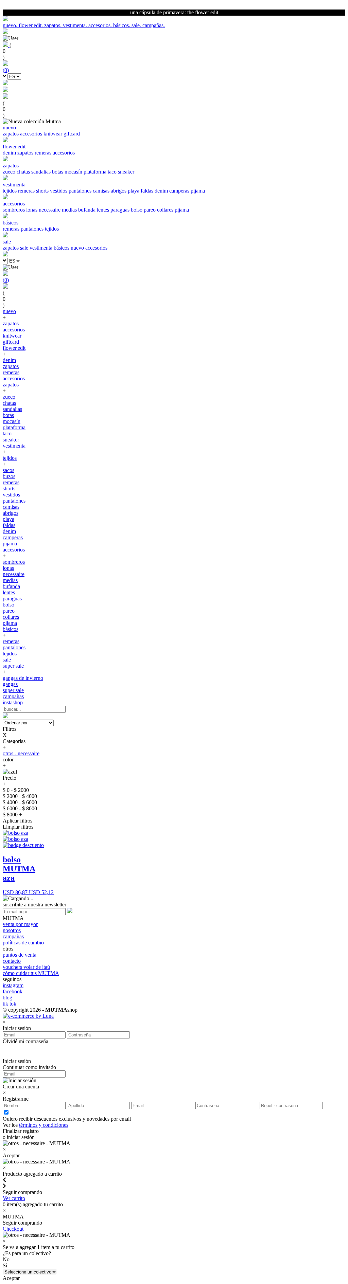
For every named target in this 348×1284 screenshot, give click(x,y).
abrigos (118, 191)
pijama (198, 191)
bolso (136, 210)
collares (165, 210)
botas (57, 172)
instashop (13, 702)
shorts (42, 191)
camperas (179, 191)
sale (24, 248)
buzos (9, 476)
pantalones (80, 191)
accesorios (31, 134)
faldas (147, 191)
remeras (43, 153)
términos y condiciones (43, 1125)
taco (112, 172)
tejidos (10, 191)
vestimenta (41, 248)
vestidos (58, 191)
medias (69, 210)
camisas (101, 191)
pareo (150, 210)
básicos (61, 248)
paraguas (119, 210)
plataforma (95, 172)
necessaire (49, 210)
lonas (31, 210)
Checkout (13, 1229)
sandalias (41, 172)
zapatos (11, 134)
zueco (9, 172)
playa (133, 191)
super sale (13, 666)
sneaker (126, 172)
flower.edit (14, 348)
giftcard (72, 134)
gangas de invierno (23, 678)
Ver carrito (14, 1198)
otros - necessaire (21, 753)
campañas (13, 696)
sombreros (14, 210)
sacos (8, 470)
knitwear (53, 134)
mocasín (73, 172)
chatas (23, 172)
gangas (10, 684)
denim (9, 153)
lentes (103, 210)
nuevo (77, 248)
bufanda (86, 210)
